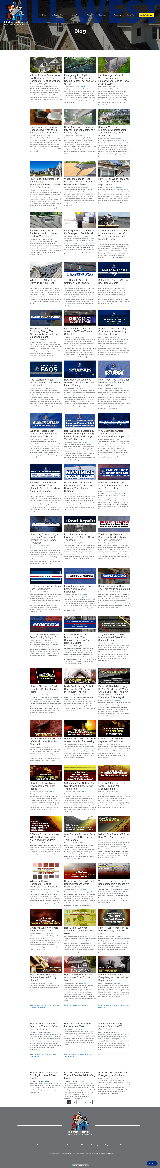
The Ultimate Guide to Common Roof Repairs (76, 281)
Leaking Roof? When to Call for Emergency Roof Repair (79, 232)
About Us (90, 15)
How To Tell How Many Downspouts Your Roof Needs (42, 786)
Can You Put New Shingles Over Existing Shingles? (44, 636)
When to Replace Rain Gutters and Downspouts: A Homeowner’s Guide (45, 433)
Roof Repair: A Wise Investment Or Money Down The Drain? (79, 537)
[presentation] (46, 65)
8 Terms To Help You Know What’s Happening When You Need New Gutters (45, 837)
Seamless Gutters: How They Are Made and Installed (114, 587)
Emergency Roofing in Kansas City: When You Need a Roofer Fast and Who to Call (80, 79)
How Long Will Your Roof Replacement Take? (78, 1025)
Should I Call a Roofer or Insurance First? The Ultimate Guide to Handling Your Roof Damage (45, 486)
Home (44, 15)
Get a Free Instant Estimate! (146, 14)
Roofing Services (57, 15)
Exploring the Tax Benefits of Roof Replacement (46, 587)
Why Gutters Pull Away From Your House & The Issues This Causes (79, 837)
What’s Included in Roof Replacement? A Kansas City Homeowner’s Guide (80, 182)
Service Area (75, 15)
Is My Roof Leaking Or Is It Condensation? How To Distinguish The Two (78, 689)
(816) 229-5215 (80, 1153)
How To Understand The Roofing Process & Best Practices (43, 1075)
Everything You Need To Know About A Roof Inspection (77, 589)
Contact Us (130, 15)
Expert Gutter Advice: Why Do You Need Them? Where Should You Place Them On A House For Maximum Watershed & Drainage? (113, 692)
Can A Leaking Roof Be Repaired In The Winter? (111, 740)
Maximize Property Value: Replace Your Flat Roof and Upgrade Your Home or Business (79, 486)
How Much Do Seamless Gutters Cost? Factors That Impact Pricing (79, 382)
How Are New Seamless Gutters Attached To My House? (43, 977)
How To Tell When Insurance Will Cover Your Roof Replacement (114, 182)
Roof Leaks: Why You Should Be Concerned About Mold (79, 930)
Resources (102, 15)
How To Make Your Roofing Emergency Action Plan (113, 1074)
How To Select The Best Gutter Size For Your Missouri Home (111, 786)
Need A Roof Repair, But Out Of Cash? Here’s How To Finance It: (45, 741)
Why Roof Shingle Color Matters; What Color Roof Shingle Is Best (112, 637)
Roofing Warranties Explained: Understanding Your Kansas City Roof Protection (112, 131)
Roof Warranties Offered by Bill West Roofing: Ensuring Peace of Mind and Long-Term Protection (79, 435)
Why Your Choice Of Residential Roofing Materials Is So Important (44, 884)
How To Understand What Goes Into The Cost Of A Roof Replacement (44, 1026)
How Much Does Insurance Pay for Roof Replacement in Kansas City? (79, 130)
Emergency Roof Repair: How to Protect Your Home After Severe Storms (113, 485)
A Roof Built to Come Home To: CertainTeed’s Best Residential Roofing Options (45, 78)
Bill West (47, 84)
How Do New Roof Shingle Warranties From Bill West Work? (78, 977)
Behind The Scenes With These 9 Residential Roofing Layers (79, 1075)
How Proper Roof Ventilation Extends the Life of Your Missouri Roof (114, 382)
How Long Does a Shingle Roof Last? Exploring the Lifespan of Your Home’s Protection (44, 538)
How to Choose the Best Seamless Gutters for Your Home (44, 689)
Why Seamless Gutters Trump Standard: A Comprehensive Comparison (113, 433)
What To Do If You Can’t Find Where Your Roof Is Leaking (80, 740)
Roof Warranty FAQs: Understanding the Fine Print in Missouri (45, 382)
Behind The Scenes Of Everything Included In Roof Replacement (113, 977)
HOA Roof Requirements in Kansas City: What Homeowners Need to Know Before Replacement (45, 183)
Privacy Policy (76, 1165)
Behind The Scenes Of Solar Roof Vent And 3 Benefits (113, 836)
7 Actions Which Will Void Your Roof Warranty (44, 929)
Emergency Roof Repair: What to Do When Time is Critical (78, 331)
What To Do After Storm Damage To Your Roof (43, 281)
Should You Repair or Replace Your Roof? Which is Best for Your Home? (46, 233)
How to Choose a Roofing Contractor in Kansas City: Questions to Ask (112, 331)
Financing (117, 15)
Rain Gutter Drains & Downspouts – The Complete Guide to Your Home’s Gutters (77, 638)
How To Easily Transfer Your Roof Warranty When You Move (113, 930)
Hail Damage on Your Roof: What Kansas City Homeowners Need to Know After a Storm (113, 79)
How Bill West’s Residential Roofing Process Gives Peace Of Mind (79, 884)
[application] (64, 15)
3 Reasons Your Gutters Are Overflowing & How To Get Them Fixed (79, 786)
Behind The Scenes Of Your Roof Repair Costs (113, 281)
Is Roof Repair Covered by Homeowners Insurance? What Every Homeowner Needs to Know (112, 234)
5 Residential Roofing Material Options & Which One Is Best (112, 1026)
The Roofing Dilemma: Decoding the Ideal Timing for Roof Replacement (112, 537)
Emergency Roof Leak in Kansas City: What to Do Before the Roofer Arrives (44, 130)
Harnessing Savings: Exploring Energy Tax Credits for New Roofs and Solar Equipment (44, 332)
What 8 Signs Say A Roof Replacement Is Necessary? (113, 882)
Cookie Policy (85, 1165)
